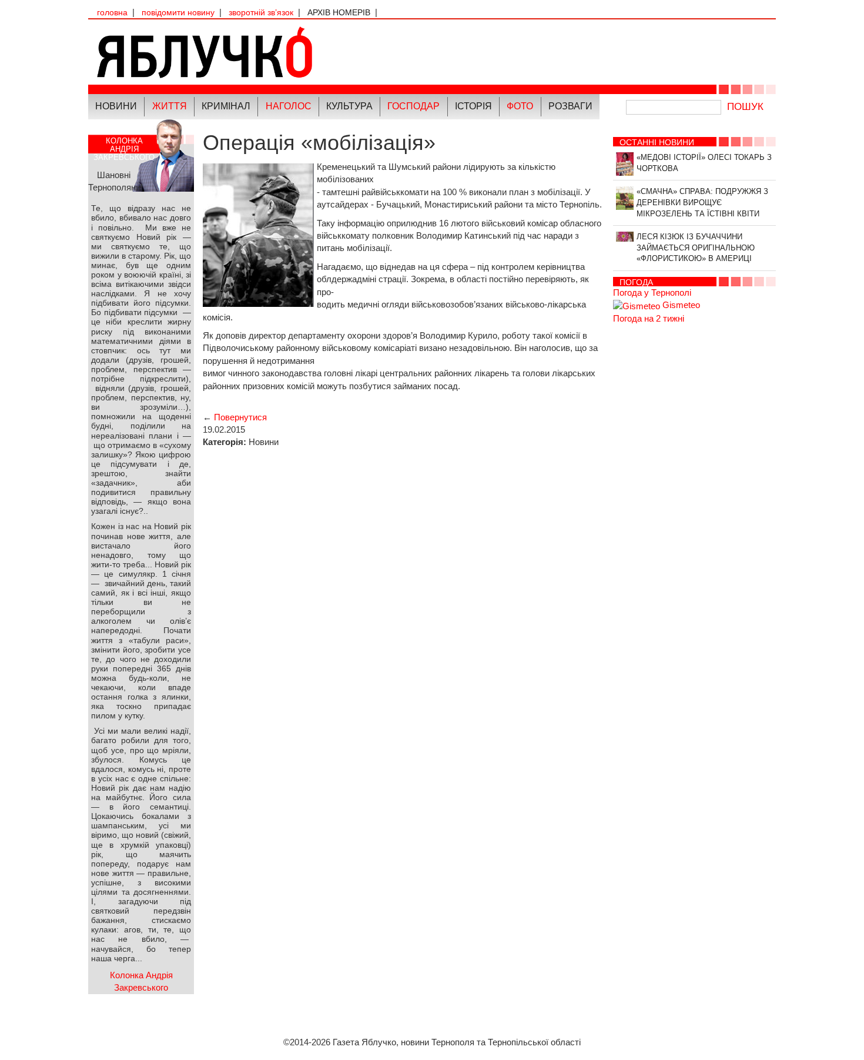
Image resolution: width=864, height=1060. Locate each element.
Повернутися (240, 417)
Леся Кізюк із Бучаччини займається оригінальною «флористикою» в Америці (696, 247)
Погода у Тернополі (652, 292)
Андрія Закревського (124, 149)
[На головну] (260, 52)
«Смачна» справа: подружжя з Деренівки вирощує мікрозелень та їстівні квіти (702, 202)
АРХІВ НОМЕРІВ (338, 12)
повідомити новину (178, 12)
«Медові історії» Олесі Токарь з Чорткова (704, 163)
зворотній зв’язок (261, 12)
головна (112, 12)
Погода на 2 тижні (648, 318)
